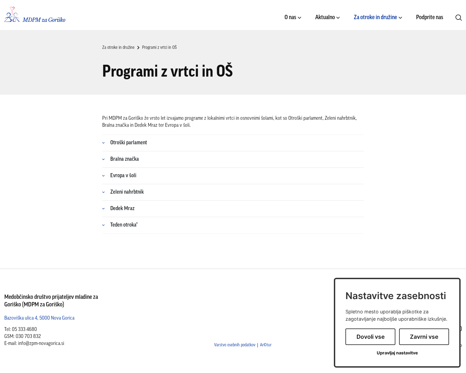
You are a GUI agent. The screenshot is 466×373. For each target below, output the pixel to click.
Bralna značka (124, 159)
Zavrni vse (424, 336)
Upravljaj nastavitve (397, 352)
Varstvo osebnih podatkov (234, 345)
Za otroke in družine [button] (375, 18)
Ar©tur (266, 345)
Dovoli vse (371, 336)
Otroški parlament (128, 143)
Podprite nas (429, 18)
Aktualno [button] (325, 18)
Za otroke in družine (118, 48)
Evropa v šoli (123, 176)
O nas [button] (290, 18)
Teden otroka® (124, 225)
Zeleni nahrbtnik (127, 192)
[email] (41, 343)
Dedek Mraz (122, 208)
